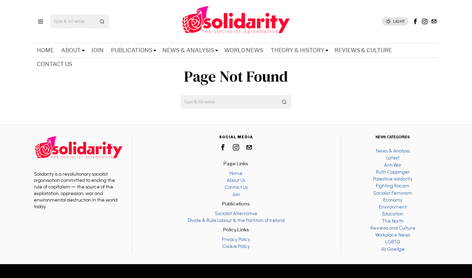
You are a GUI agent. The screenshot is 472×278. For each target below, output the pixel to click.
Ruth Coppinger (393, 172)
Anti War (393, 165)
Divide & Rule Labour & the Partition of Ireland (236, 220)
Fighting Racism (392, 185)
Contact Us (236, 187)
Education (392, 213)
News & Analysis (393, 151)
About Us (236, 180)
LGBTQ (392, 241)
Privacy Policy (236, 239)
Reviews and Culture (392, 228)
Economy (393, 200)
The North (393, 221)
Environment (393, 207)
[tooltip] (415, 21)
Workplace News (392, 235)
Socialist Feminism (392, 193)
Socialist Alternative (236, 213)
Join (236, 194)
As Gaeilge (393, 249)
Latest (392, 157)
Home (236, 173)
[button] (102, 21)
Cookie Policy (236, 246)
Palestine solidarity (393, 179)
